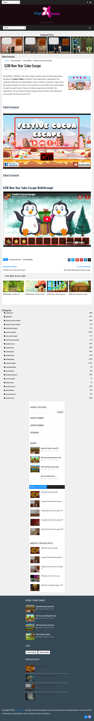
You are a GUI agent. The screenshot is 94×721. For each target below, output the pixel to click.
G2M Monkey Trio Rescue (11, 294)
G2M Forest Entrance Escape (78, 294)
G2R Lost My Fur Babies (43, 634)
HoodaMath (10, 371)
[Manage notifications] (89, 716)
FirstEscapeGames (12, 340)
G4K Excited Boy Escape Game (50, 466)
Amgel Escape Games (13, 320)
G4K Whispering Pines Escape (47, 694)
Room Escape (10, 386)
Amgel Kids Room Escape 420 (49, 448)
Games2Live (10, 348)
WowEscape (10, 398)
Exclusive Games (12, 336)
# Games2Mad (28, 259)
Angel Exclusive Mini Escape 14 (47, 685)
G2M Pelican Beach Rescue (56, 294)
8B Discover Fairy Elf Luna (50, 576)
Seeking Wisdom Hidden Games (47, 676)
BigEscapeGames (12, 328)
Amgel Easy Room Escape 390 (52, 529)
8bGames (9, 317)
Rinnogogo (10, 382)
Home (7, 60)
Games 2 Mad (18, 79)
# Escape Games (15, 259)
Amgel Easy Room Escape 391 (52, 520)
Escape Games (16, 60)
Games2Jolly (10, 344)
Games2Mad (27, 60)
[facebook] (87, 2)
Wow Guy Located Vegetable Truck (51, 457)
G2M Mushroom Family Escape (35, 294)
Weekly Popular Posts (38, 487)
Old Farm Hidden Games (48, 476)
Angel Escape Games (13, 324)
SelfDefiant (10, 390)
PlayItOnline (10, 379)
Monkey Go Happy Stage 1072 (52, 585)
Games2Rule (10, 355)
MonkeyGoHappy (12, 375)
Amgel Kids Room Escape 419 (52, 511)
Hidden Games (11, 363)
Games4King (10, 359)
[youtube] (90, 2)
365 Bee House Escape (49, 492)
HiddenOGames (11, 367)
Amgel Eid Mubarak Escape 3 (51, 501)
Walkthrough (11, 394)
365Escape (9, 313)
